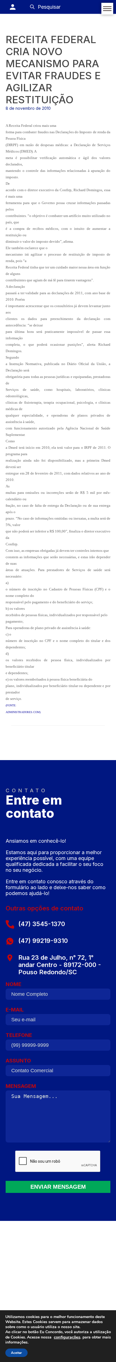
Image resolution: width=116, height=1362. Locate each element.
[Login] (13, 7)
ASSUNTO (18, 1061)
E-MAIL (15, 1010)
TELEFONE (19, 1035)
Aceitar (16, 1353)
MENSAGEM (21, 1086)
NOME (13, 984)
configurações (67, 1337)
